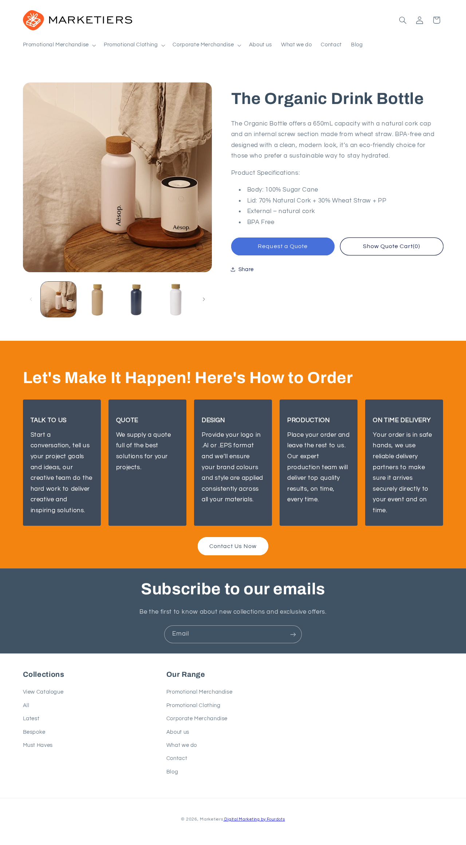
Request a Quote (283, 246)
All (26, 705)
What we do (181, 745)
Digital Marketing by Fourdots (254, 819)
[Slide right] (204, 299)
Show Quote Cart (391, 246)
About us (177, 732)
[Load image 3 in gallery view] (136, 299)
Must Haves (38, 745)
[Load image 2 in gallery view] (97, 299)
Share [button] (246, 269)
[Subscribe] (293, 634)
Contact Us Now (233, 546)
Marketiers (211, 819)
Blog (172, 772)
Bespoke (34, 732)
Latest (31, 719)
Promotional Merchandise (199, 692)
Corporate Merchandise (197, 719)
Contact (176, 758)
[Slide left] (31, 299)
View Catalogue (43, 692)
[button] (58, 45)
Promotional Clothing (193, 705)
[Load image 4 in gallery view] (175, 299)
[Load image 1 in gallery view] (58, 299)
